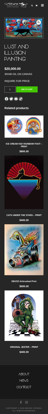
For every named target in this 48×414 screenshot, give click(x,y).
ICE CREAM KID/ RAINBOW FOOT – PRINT (24, 145)
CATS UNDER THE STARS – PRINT (24, 215)
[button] (38, 22)
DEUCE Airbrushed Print (24, 281)
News (24, 380)
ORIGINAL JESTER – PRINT (24, 347)
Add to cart (27, 89)
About (24, 374)
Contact (24, 387)
